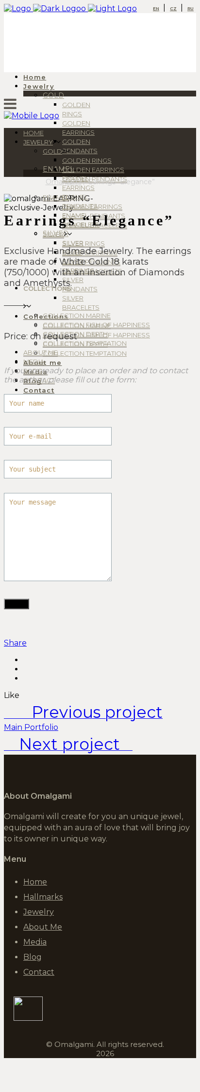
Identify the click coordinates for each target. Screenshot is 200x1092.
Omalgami (64, 181)
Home (35, 881)
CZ (173, 8)
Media (35, 942)
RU (190, 8)
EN (156, 8)
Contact (38, 972)
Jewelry (38, 912)
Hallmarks (43, 897)
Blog (32, 957)
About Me (42, 927)
